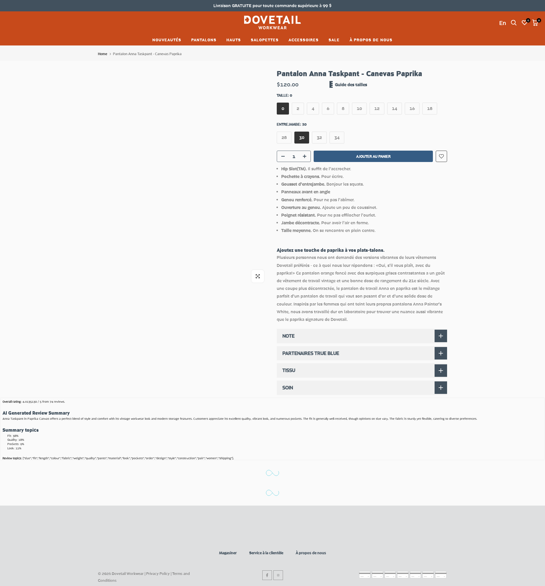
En (502, 23)
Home (102, 54)
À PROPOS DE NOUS (371, 40)
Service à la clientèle (266, 552)
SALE (334, 40)
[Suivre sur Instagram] (278, 575)
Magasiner (228, 552)
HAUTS (234, 40)
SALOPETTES (265, 40)
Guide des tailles (351, 84)
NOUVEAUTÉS (166, 40)
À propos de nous (311, 552)
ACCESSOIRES (304, 40)
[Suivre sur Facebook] (267, 575)
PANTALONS (204, 40)
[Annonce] (272, 5)
